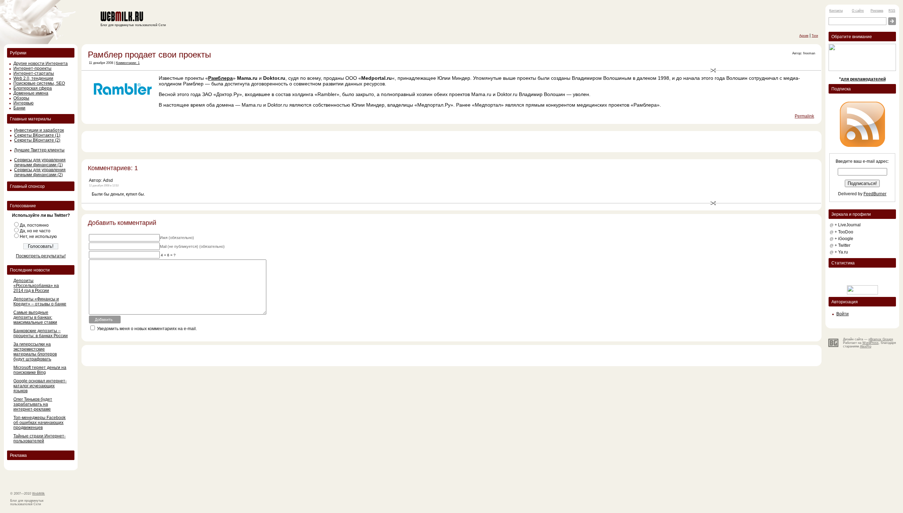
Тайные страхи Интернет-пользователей (39, 438)
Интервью (23, 103)
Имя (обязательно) (177, 237)
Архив (803, 35)
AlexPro (865, 346)
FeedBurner (874, 193)
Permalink (804, 116)
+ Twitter (842, 245)
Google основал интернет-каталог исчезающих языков (40, 385)
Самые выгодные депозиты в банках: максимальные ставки (35, 317)
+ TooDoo (844, 231)
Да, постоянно (34, 225)
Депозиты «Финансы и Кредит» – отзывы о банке (39, 301)
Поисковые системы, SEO (39, 83)
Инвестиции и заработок (39, 130)
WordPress (870, 343)
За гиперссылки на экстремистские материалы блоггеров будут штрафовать (35, 352)
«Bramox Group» (880, 339)
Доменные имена (30, 93)
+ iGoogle (844, 238)
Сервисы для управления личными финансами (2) (40, 172)
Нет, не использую (38, 236)
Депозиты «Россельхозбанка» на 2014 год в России (36, 285)
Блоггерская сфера (32, 88)
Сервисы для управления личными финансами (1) (40, 162)
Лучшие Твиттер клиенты (39, 150)
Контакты (836, 10)
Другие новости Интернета (40, 63)
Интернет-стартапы (33, 73)
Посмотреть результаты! (41, 255)
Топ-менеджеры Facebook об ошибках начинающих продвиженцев (39, 422)
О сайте (858, 10)
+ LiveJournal (848, 224)
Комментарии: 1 (128, 63)
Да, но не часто (35, 230)
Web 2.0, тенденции (33, 78)
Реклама (877, 10)
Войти (842, 313)
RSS (892, 10)
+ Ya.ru (841, 252)
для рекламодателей (863, 79)
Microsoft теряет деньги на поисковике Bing (39, 370)
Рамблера (220, 78)
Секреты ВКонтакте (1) (37, 135)
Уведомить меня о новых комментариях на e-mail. (147, 328)
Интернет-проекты (32, 68)
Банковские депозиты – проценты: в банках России (40, 333)
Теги (815, 35)
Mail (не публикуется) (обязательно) (192, 246)
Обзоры (21, 98)
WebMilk (38, 493)
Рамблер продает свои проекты (149, 54)
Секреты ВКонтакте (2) (37, 140)
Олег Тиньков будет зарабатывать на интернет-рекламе (32, 404)
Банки (19, 108)
